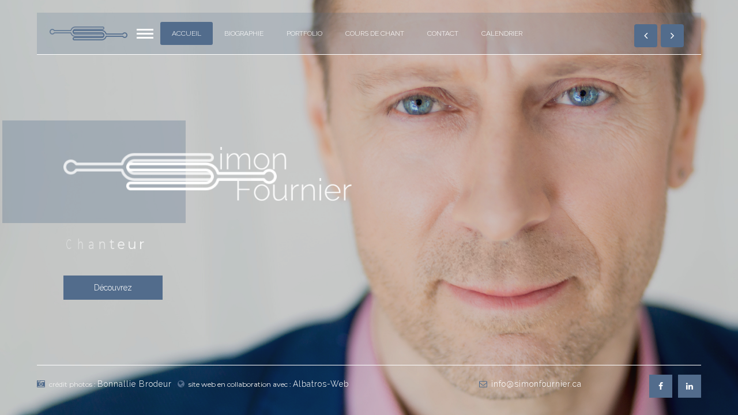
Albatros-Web (321, 383)
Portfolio (304, 33)
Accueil (186, 33)
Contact (442, 33)
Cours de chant (374, 33)
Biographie (243, 33)
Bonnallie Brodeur (134, 383)
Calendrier (501, 33)
